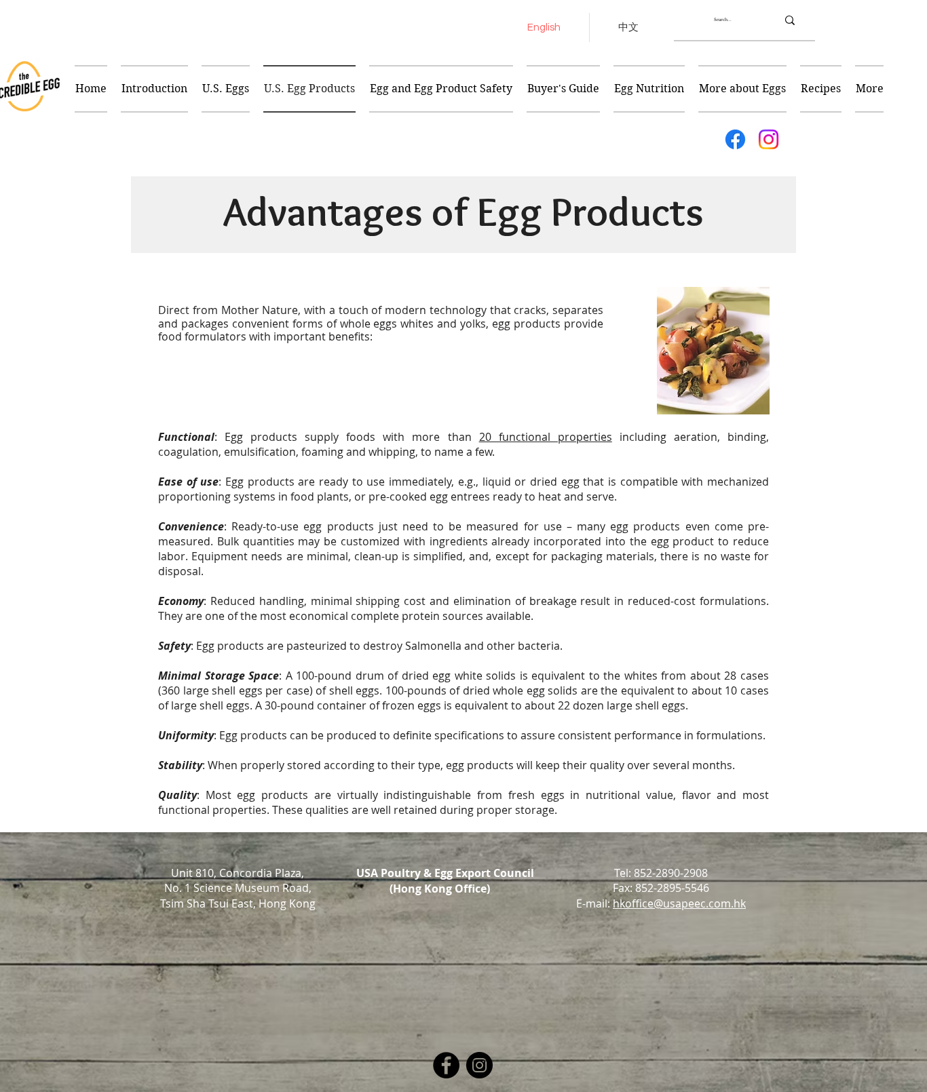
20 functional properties (545, 436)
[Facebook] (735, 139)
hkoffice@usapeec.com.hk (679, 903)
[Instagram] (768, 139)
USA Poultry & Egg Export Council (445, 872)
